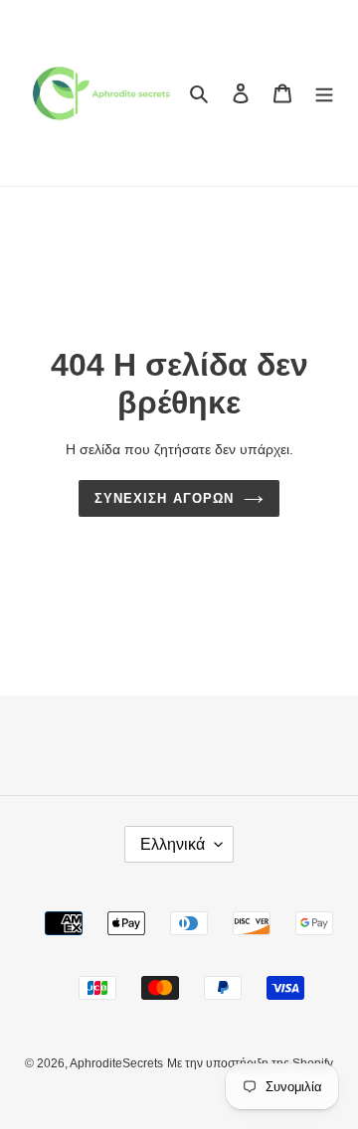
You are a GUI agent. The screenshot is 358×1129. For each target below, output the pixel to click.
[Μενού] (324, 93)
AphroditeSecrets (116, 1063)
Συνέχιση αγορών (164, 498)
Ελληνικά (172, 844)
